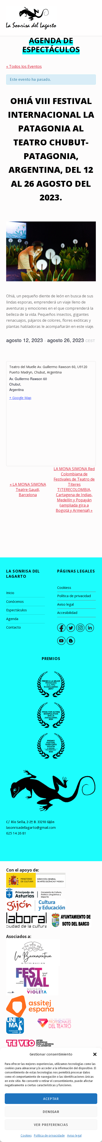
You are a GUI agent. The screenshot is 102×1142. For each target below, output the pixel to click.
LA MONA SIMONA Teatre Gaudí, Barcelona (28, 489)
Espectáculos (16, 610)
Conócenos (15, 601)
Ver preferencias (51, 1125)
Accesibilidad (67, 612)
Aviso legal (74, 1135)
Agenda (12, 619)
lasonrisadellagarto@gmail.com (31, 827)
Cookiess (64, 587)
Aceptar (51, 1099)
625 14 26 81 (16, 833)
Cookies (26, 1135)
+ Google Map (20, 397)
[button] (95, 1054)
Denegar (51, 1112)
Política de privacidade (49, 1135)
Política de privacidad (74, 596)
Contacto (13, 627)
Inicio (10, 593)
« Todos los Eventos (24, 66)
